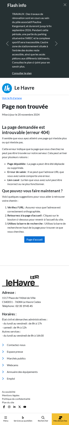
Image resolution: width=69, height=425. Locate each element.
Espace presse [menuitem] (14, 351)
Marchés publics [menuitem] (16, 358)
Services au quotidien (23, 420)
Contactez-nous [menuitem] (15, 344)
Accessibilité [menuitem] (8, 391)
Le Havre (23, 87)
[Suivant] (56, 43)
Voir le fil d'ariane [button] (12, 98)
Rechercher (43, 420)
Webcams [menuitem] (12, 365)
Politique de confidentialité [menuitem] (16, 398)
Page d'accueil (34, 239)
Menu (5, 420)
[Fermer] (65, 4)
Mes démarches (60, 420)
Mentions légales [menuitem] (10, 395)
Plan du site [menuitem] (8, 402)
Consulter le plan (22, 73)
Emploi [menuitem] (10, 378)
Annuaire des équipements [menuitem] (22, 371)
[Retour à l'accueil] (34, 280)
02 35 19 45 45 (24, 305)
